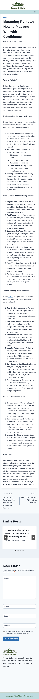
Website (7, 625)
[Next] (33, 537)
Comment (8, 578)
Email (6, 616)
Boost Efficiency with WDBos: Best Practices (29, 498)
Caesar (7, 41)
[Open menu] (35, 12)
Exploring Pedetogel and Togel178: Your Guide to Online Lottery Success (17, 533)
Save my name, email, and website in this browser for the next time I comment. (19, 632)
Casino (5, 17)
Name (7, 606)
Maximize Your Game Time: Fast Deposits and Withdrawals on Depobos (8, 501)
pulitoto (10, 296)
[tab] (15, 550)
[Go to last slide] (5, 537)
